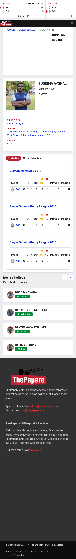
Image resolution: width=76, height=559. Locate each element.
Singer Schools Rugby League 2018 (32, 135)
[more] (70, 277)
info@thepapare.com (33, 410)
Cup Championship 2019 (19, 131)
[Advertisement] (29, 53)
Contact (19, 551)
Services (31, 551)
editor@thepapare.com (44, 406)
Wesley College (27, 30)
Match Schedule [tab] (32, 158)
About (9, 551)
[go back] (64, 277)
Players (11, 30)
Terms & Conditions (16, 555)
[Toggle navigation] (72, 23)
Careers (44, 551)
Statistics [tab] (13, 158)
